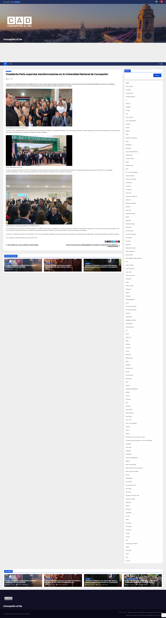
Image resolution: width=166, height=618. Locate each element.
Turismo (128, 536)
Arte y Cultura (129, 117)
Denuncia (128, 199)
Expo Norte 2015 (130, 275)
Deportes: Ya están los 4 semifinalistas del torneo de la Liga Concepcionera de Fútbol (145, 612)
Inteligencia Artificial (131, 320)
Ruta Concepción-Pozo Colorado (134, 468)
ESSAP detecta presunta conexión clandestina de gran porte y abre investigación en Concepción (58, 267)
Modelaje (128, 364)
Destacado (128, 220)
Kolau (127, 340)
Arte (127, 113)
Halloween (128, 289)
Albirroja (128, 103)
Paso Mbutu (129, 416)
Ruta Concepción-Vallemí (132, 471)
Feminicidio (128, 279)
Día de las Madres (130, 224)
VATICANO (128, 550)
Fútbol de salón (130, 285)
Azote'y (128, 127)
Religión (128, 461)
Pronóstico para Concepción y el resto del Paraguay (139, 440)
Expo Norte (129, 272)
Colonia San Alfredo (131, 179)
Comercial (128, 186)
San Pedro (128, 492)
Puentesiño (128, 454)
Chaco (127, 162)
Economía (128, 241)
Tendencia (128, 529)
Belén (127, 134)
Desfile (127, 217)
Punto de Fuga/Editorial (132, 457)
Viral (127, 557)
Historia (128, 292)
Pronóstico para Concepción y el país (135, 437)
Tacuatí (127, 516)
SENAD (128, 505)
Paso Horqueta (129, 413)
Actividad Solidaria (130, 96)
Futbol (127, 282)
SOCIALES (128, 509)
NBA (127, 382)
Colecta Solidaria (130, 175)
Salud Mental (129, 478)
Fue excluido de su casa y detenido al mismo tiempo (23, 245)
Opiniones (128, 399)
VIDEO (127, 554)
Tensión (128, 533)
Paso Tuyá (128, 419)
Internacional (129, 323)
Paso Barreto (129, 409)
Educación (128, 244)
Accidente (128, 89)
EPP (127, 261)
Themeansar (26, 613)
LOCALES (128, 347)
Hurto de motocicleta (131, 306)
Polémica (128, 426)
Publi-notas (129, 447)
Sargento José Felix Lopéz (132, 495)
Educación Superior (131, 248)
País (127, 402)
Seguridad (128, 502)
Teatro (127, 519)
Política (127, 433)
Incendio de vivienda (131, 309)
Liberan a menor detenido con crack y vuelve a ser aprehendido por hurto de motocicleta (144, 615)
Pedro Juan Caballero (131, 423)
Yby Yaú (128, 560)
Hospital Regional (130, 299)
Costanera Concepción (131, 196)
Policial (127, 430)
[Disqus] (62, 292)
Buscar (127, 71)
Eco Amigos (129, 237)
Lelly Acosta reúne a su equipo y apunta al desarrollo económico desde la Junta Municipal (141, 582)
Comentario (129, 182)
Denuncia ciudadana (131, 203)
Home (120, 612)
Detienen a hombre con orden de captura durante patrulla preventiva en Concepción (101, 266)
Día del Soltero (129, 230)
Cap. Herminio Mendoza (132, 151)
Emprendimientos (130, 251)
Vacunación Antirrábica (132, 543)
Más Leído (128, 354)
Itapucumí (128, 337)
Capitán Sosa (129, 155)
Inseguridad (129, 316)
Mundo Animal (129, 375)
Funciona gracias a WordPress (9, 613)
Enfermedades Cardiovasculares (134, 258)
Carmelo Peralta (130, 158)
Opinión (128, 395)
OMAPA (128, 392)
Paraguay (128, 406)
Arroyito (128, 110)
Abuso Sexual (129, 86)
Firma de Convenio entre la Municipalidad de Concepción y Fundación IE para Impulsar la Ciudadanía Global (92, 245)
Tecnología (128, 526)
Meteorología (129, 358)
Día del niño (129, 227)
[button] (159, 64)
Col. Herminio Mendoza (132, 172)
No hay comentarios (23, 584)
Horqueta (128, 296)
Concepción (8, 71)
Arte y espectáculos (131, 120)
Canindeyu (128, 148)
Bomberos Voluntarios (131, 138)
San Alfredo (129, 481)
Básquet (128, 131)
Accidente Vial (129, 93)
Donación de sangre (131, 234)
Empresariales (129, 254)
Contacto (125, 612)
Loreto (127, 351)
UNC (127, 540)
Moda (127, 361)
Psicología (128, 444)
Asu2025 (128, 124)
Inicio (10, 63)
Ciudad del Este (129, 165)
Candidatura (129, 144)
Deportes (128, 206)
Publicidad (128, 450)
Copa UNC (128, 193)
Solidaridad (128, 512)
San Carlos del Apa (131, 485)
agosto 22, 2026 (11, 584)
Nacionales (128, 378)
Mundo (127, 371)
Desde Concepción (130, 213)
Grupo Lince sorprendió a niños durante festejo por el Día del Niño (21, 266)
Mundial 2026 (129, 368)
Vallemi (127, 547)
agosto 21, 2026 (51, 584)
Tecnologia (128, 523)
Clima (127, 169)
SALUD (127, 474)
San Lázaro (129, 488)
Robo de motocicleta (131, 464)
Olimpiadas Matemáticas (132, 389)
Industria (128, 313)
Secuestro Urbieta (130, 499)
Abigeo (127, 83)
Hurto (127, 303)
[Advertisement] (83, 52)
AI (126, 100)
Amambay (128, 107)
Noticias (128, 385)
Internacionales (130, 327)
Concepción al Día (12, 39)
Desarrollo (128, 210)
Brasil (127, 141)
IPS (127, 330)
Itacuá (127, 334)
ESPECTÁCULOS (130, 268)
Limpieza (128, 344)
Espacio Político (130, 265)
